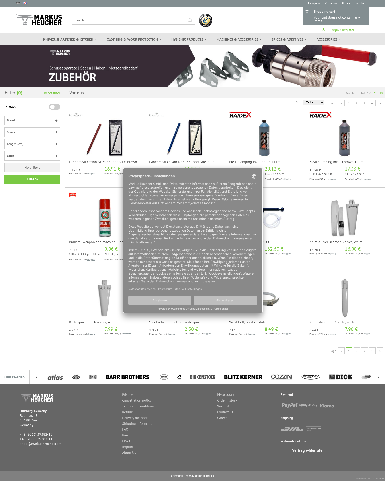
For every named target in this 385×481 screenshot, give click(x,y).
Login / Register (342, 30)
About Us (129, 452)
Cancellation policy (136, 400)
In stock (10, 107)
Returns (128, 412)
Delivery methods (135, 417)
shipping (91, 173)
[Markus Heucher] (39, 19)
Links (126, 441)
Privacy (346, 3)
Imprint (360, 3)
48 (381, 93)
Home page (313, 3)
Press (126, 435)
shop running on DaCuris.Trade (370, 478)
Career (222, 417)
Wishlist (223, 406)
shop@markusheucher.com (40, 443)
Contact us (331, 3)
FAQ (125, 429)
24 (375, 93)
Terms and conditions (138, 406)
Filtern (32, 179)
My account (225, 394)
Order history (227, 400)
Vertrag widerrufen (308, 450)
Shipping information (138, 423)
